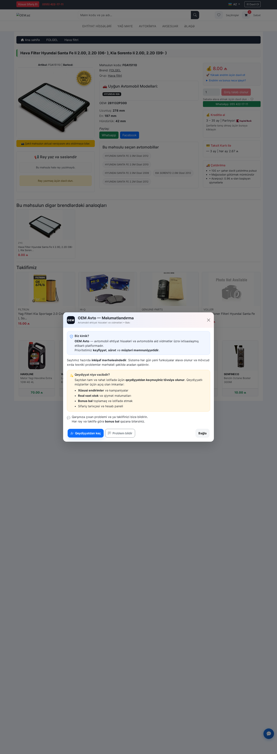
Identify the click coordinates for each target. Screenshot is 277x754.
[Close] (209, 320)
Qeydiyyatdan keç (87, 433)
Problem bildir (122, 433)
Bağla (202, 433)
